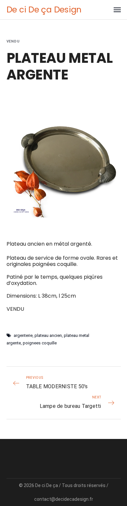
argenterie (23, 335)
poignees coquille (40, 342)
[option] (64, 160)
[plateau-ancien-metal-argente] (64, 160)
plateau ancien (48, 335)
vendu (13, 41)
